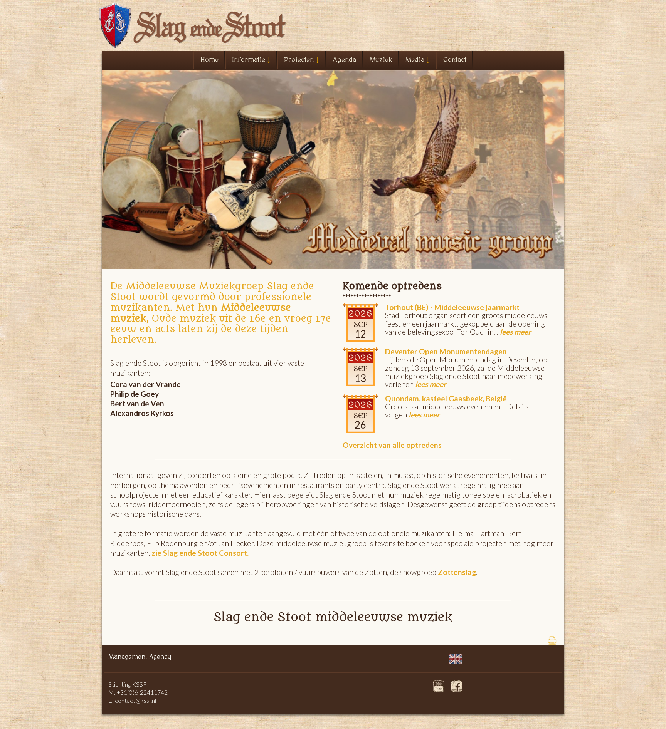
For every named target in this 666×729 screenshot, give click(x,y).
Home (209, 60)
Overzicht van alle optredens (392, 445)
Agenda (344, 60)
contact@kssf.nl (135, 700)
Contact (454, 60)
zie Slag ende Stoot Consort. (200, 552)
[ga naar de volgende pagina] (455, 651)
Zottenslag (456, 572)
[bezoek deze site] (438, 678)
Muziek (381, 60)
